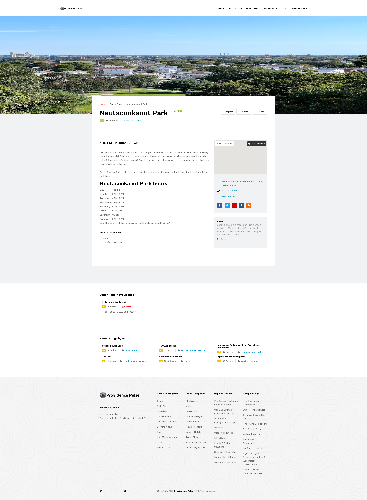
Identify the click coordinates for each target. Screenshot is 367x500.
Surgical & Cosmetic (225, 452)
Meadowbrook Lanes (225, 457)
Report (229, 111)
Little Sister (220, 438)
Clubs (160, 401)
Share (245, 111)
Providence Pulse (183, 491)
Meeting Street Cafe (225, 462)
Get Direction (258, 143)
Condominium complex (135, 361)
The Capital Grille (252, 429)
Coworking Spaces (195, 447)
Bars (159, 442)
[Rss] (125, 491)
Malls (188, 406)
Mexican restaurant (250, 361)
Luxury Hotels (193, 432)
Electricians (192, 401)
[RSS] (248, 205)
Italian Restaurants (167, 421)
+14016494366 (229, 190)
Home (221, 8)
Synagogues (192, 411)
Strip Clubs (163, 406)
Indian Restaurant (195, 421)
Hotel (187, 361)
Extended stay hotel (251, 352)
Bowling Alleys (164, 426)
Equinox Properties (253, 448)
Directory (253, 8)
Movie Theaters (194, 426)
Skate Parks (116, 104)
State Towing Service (254, 409)
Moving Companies (196, 442)
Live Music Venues (167, 437)
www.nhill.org (228, 196)
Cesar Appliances (223, 432)
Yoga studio (131, 350)
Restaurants (163, 447)
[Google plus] (234, 205)
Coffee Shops (164, 416)
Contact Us (299, 8)
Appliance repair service (193, 350)
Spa (159, 432)
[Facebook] (219, 205)
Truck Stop (192, 437)
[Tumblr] (241, 205)
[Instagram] (119, 491)
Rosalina (218, 427)
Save (261, 111)
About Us (235, 8)
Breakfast (162, 411)
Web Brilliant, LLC (252, 434)
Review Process (275, 8)
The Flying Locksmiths (255, 423)
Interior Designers (195, 416)
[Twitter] (227, 205)
